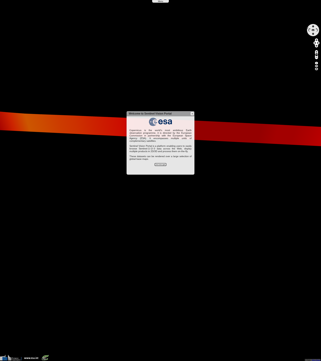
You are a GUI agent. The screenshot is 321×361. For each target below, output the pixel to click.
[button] (192, 113)
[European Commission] (11, 359)
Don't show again (160, 164)
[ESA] (32, 359)
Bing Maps (316, 360)
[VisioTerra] (46, 359)
